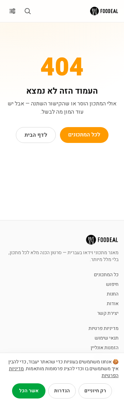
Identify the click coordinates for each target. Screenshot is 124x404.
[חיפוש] (27, 11)
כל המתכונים (106, 274)
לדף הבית (35, 135)
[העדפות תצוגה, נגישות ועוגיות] (12, 11)
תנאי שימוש (106, 338)
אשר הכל (29, 390)
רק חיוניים (95, 390)
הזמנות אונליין (104, 347)
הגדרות (62, 390)
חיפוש (112, 284)
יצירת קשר (107, 313)
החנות (112, 294)
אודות (112, 303)
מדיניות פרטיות (103, 328)
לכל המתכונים (84, 135)
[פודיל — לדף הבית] (104, 11)
